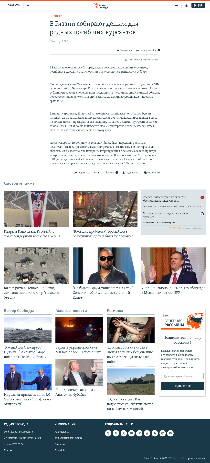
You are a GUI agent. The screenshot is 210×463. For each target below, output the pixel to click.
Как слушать (61, 432)
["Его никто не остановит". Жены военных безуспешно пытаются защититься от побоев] (131, 330)
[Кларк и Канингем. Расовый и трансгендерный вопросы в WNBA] (36, 209)
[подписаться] (170, 433)
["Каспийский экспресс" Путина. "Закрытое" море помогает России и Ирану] (28, 330)
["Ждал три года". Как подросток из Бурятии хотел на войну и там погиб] (131, 382)
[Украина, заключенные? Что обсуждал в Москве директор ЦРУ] (173, 265)
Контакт (9, 450)
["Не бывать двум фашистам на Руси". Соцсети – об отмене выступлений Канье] (105, 265)
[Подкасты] (162, 433)
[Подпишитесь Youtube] (131, 433)
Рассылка (59, 444)
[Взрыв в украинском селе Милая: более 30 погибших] (79, 330)
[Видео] (177, 5)
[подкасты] (186, 5)
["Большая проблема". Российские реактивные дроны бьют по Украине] (105, 209)
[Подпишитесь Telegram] (139, 433)
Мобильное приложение (18, 432)
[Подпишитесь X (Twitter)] (124, 433)
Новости (56, 16)
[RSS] (155, 433)
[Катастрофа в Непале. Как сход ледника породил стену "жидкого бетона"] (36, 265)
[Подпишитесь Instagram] (147, 433)
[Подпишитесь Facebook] (116, 433)
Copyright (59, 450)
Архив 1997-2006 (13, 444)
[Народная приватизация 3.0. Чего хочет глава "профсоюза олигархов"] (28, 377)
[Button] (124, 50)
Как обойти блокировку (68, 438)
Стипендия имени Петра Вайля (22, 438)
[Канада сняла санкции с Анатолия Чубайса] (79, 372)
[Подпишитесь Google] (108, 433)
